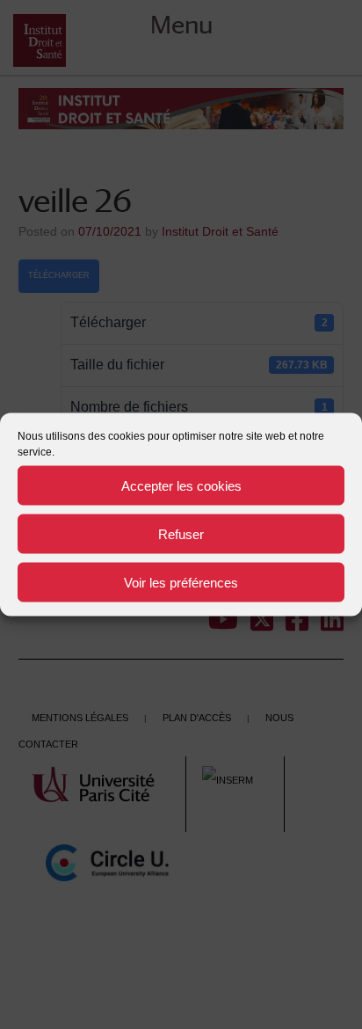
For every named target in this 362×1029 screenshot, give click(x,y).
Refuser (181, 533)
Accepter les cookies (181, 485)
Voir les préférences (181, 581)
